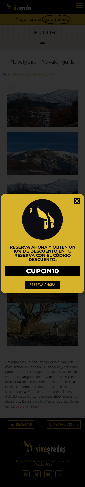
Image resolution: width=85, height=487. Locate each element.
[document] (42, 243)
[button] (77, 201)
